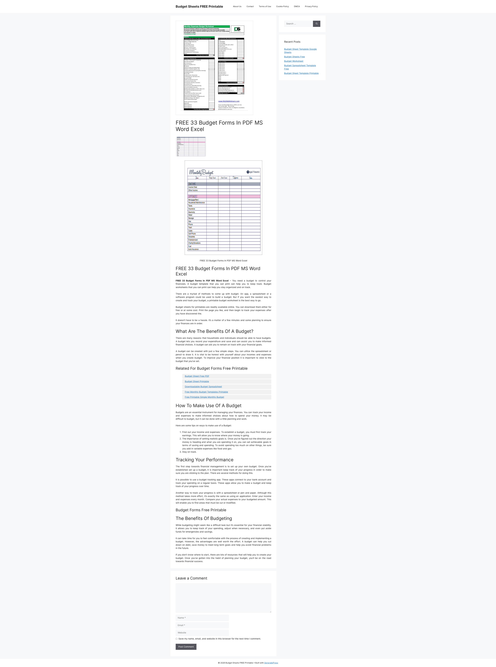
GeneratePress (271, 663)
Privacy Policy (311, 6)
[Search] (316, 24)
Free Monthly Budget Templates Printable (206, 392)
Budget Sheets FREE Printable (199, 6)
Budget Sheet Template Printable (301, 73)
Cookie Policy (282, 6)
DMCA (297, 6)
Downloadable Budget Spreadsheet (203, 386)
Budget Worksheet (293, 61)
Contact (250, 6)
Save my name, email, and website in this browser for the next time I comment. (220, 638)
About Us (237, 6)
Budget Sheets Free (294, 56)
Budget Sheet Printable (197, 381)
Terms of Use (265, 6)
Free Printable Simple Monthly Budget (204, 397)
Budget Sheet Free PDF (197, 376)
